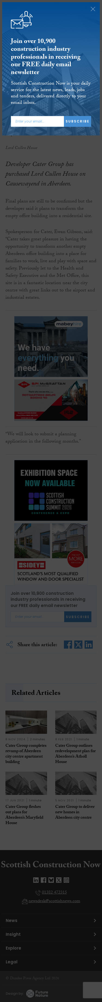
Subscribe (77, 121)
